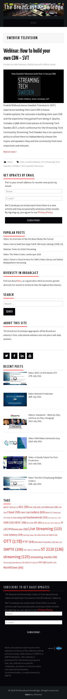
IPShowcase (18, 529)
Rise (19, 280)
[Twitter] (6, 356)
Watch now (9, 151)
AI (15, 507)
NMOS (53, 535)
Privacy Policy (45, 212)
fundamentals (37, 517)
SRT (27, 550)
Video (10, 162)
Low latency (13, 534)
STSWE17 (16, 166)
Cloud (13, 512)
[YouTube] (30, 356)
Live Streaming (45, 528)
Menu (33, 23)
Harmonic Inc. (54, 518)
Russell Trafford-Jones (45, 64)
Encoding (19, 517)
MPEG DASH (43, 535)
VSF (42, 562)
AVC (32, 507)
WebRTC (51, 563)
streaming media (43, 557)
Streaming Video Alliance (14, 563)
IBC (38, 522)
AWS (41, 507)
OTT (42, 162)
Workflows (13, 567)
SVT (23, 166)
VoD (35, 563)
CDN (22, 162)
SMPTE (13, 549)
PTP (28, 542)
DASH (49, 513)
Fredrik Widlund (32, 162)
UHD (28, 563)
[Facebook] (14, 356)
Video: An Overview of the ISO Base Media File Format (28, 239)
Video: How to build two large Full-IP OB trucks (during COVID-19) (33, 244)
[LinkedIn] (22, 356)
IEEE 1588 (55, 523)
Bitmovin (51, 507)
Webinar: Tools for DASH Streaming (19, 249)
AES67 (8, 507)
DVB (10, 518)
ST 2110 (52, 549)
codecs (37, 512)
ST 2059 (35, 550)
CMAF (25, 512)
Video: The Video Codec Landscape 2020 (22, 254)
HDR (8, 522)
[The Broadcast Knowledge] (33, 9)
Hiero (27, 694)
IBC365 (46, 523)
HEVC (20, 522)
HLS (30, 523)
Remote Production (44, 542)
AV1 (24, 507)
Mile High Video (30, 535)
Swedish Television (35, 166)
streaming (16, 556)
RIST (59, 542)
